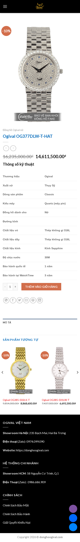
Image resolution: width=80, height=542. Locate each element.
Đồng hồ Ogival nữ (13, 130)
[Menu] (5, 6)
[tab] (40, 322)
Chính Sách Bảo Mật (16, 505)
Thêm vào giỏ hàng (41, 286)
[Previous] (2, 379)
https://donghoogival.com (32, 450)
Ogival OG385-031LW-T (56, 399)
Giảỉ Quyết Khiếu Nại (16, 522)
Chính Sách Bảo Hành (16, 514)
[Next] (77, 379)
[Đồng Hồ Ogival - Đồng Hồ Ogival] (40, 6)
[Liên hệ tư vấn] (73, 527)
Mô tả (7, 322)
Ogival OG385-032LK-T (16, 399)
